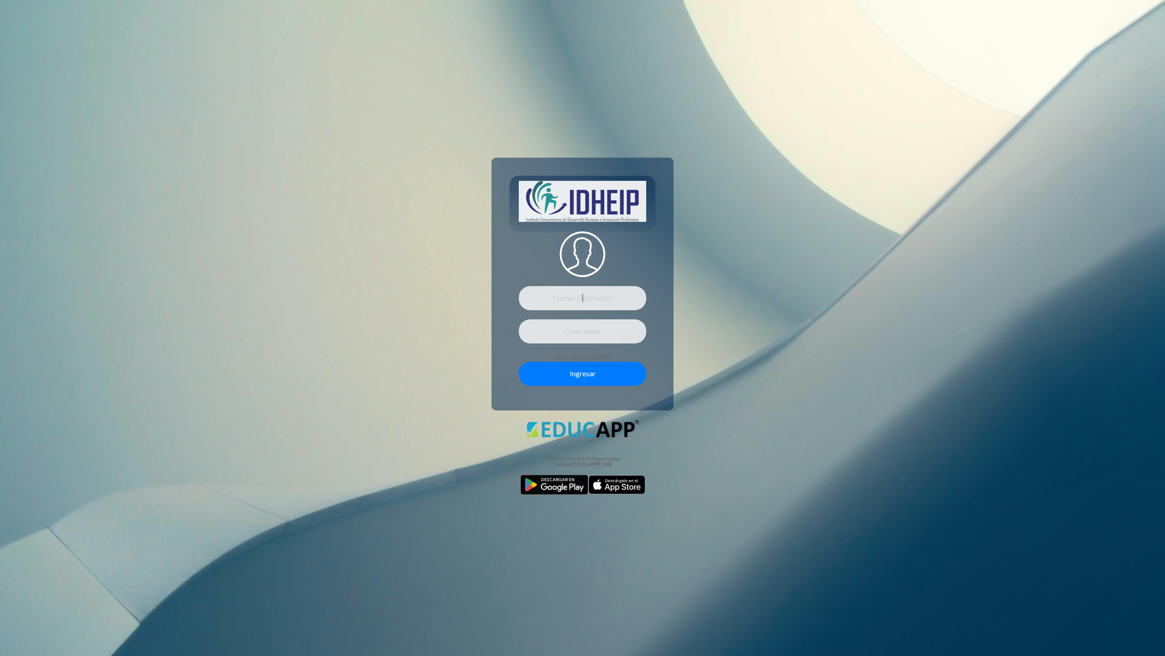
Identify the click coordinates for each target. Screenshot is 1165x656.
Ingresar (583, 373)
